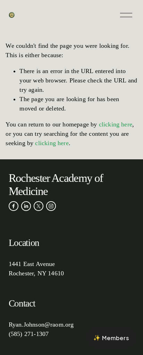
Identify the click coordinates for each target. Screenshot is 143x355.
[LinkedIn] (26, 206)
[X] (38, 206)
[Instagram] (51, 206)
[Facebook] (13, 206)
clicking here (115, 124)
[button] (111, 337)
